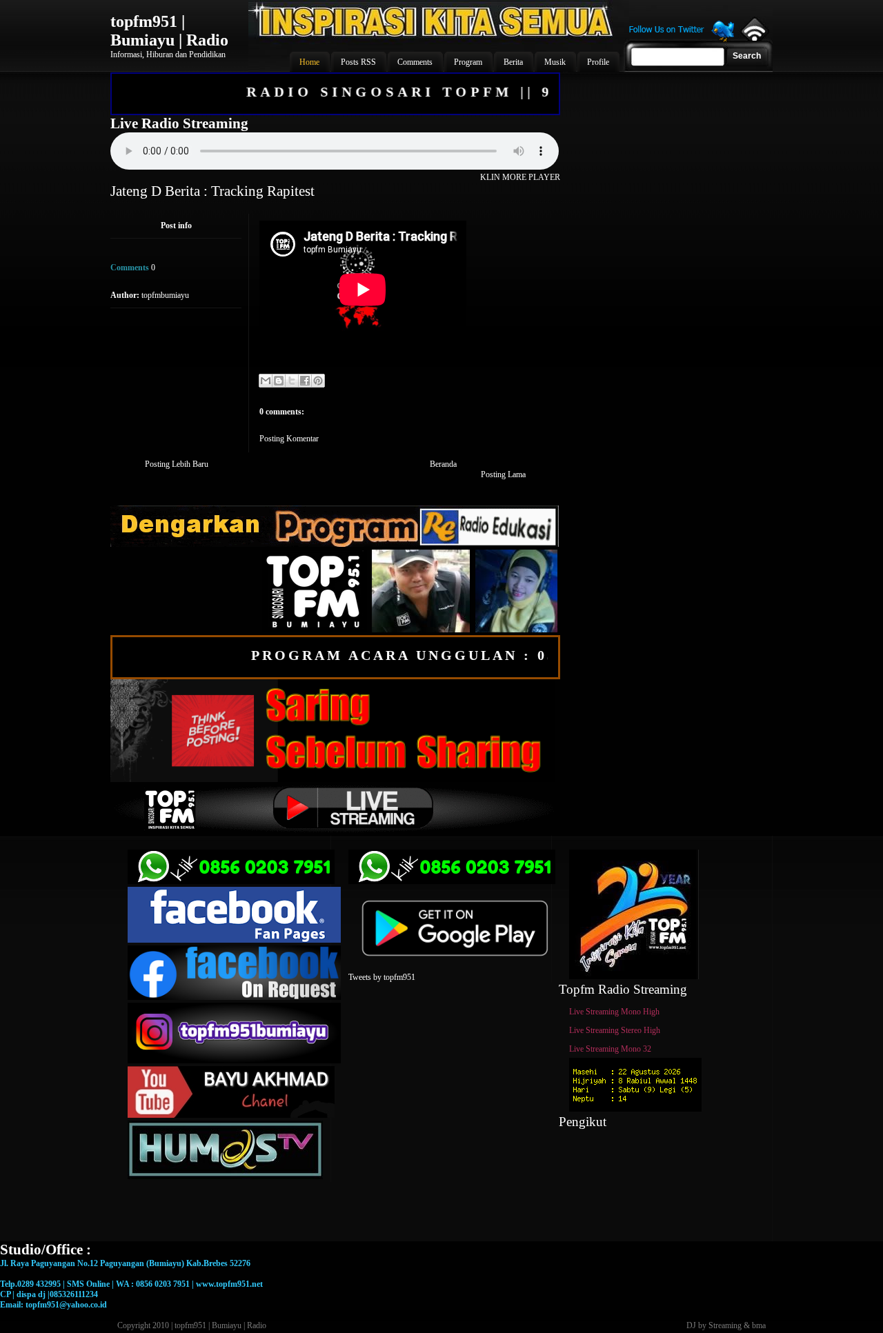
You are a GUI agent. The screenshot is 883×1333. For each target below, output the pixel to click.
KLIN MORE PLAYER (520, 177)
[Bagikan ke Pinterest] (318, 381)
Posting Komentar (289, 438)
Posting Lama (503, 474)
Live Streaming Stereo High (614, 1030)
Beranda (443, 464)
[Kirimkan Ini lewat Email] (265, 381)
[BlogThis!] (279, 381)
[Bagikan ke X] (292, 381)
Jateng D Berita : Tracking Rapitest (212, 191)
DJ (691, 1325)
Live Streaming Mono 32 (610, 1049)
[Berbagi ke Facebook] (305, 381)
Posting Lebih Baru (176, 464)
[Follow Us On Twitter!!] (681, 40)
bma (759, 1325)
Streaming (725, 1325)
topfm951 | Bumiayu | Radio (169, 30)
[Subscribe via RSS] (753, 38)
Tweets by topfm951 (381, 977)
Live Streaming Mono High (614, 1011)
